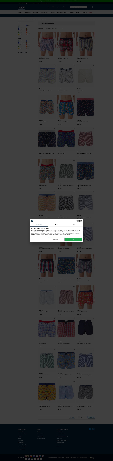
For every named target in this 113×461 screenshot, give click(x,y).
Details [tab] (56, 224)
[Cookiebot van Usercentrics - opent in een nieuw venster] (76, 221)
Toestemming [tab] (39, 224)
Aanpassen (55, 239)
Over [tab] (74, 224)
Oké (73, 239)
